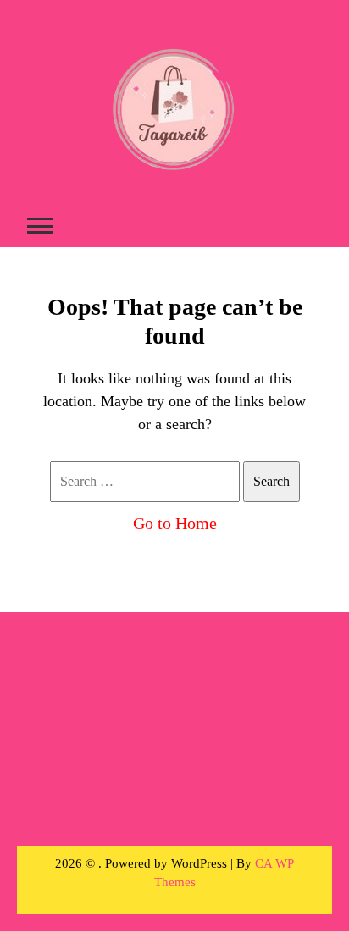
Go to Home (175, 523)
